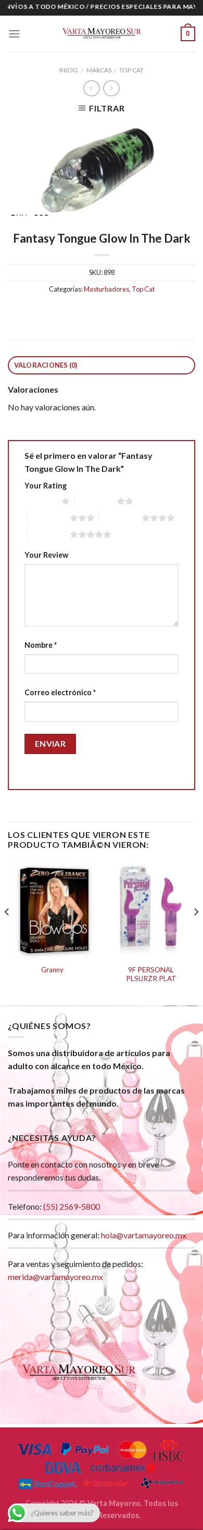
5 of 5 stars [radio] (49, 534)
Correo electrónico (60, 692)
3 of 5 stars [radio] (49, 517)
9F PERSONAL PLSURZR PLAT (151, 974)
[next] (196, 932)
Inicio (68, 70)
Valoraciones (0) (46, 365)
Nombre (40, 645)
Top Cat (131, 70)
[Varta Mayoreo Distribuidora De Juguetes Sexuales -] (101, 34)
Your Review (46, 554)
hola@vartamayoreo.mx (143, 1235)
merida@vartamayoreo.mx (55, 1277)
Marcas (98, 70)
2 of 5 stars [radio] (95, 501)
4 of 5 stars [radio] (120, 517)
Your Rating (45, 485)
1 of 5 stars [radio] (40, 501)
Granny (52, 969)
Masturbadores (106, 289)
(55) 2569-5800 (71, 1206)
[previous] (7, 932)
